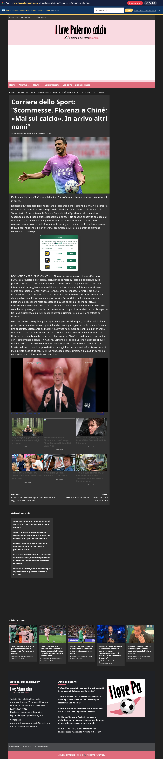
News (36, 84)
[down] (28, 85)
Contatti (14, 726)
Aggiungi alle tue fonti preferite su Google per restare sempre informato (48, 3)
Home (12, 84)
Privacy (33, 726)
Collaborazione (39, 17)
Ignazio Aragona (35, 715)
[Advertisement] (81, 62)
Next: (87, 497)
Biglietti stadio (82, 84)
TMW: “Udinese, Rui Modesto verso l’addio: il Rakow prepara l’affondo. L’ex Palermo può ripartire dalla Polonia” (31, 535)
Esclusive (67, 84)
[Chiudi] (159, 3)
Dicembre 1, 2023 (44, 133)
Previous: (33, 497)
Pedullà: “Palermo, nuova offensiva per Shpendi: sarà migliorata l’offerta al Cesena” (32, 571)
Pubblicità (25, 17)
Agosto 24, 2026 (18, 658)
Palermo (22, 84)
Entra (129, 10)
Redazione (13, 17)
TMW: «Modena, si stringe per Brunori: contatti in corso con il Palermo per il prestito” (31, 524)
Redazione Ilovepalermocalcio (24, 133)
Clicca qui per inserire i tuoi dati (145, 10)
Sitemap (24, 726)
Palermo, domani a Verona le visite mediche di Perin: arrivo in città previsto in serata (30, 546)
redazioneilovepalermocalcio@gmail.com (30, 723)
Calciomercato (52, 84)
